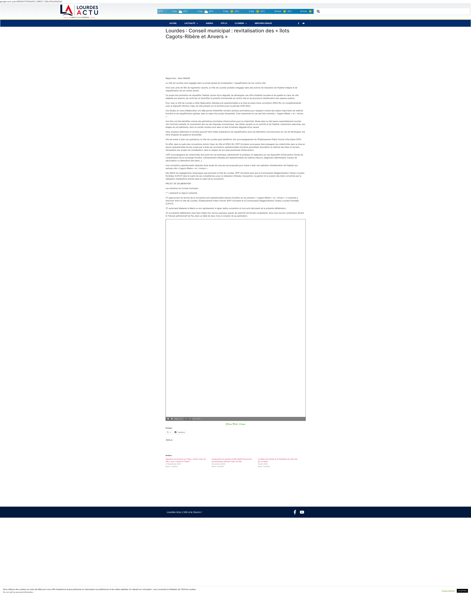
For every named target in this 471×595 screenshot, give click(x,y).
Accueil (173, 23)
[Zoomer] (190, 418)
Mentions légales (263, 23)
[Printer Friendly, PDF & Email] (235, 424)
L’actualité (189, 23)
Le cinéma (239, 23)
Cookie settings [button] (448, 591)
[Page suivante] (172, 418)
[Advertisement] (235, 58)
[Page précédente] (168, 418)
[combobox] (392, 11)
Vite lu (224, 23)
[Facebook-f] (295, 512)
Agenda (209, 23)
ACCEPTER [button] (462, 591)
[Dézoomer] (186, 418)
